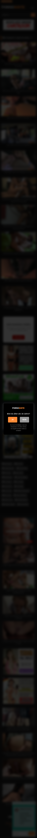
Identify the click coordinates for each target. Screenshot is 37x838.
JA (13, 420)
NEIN (24, 420)
